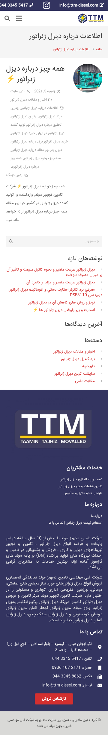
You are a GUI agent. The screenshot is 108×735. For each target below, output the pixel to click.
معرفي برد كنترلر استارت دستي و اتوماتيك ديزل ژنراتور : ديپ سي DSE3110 (55, 292)
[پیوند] (91, 18)
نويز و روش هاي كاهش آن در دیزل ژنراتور (61, 303)
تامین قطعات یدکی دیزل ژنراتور (80, 486)
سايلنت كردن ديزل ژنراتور (75, 374)
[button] (7, 18)
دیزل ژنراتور (54, 150)
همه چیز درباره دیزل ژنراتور (43, 158)
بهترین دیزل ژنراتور (24, 116)
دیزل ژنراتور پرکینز (43, 602)
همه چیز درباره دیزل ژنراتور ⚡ (35, 74)
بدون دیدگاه (14, 175)
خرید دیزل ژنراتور (23, 133)
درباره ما (96, 516)
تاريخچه (88, 366)
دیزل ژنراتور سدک (52, 614)
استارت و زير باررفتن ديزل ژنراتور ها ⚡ (64, 310)
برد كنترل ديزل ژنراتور (78, 359)
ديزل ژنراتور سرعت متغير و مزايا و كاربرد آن (60, 283)
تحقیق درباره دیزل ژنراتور (44, 125)
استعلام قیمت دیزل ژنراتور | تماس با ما (75, 523)
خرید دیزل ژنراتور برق (53, 142)
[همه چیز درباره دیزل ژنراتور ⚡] (87, 68)
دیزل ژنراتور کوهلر (54, 608)
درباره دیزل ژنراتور (23, 142)
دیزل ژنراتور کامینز (87, 602)
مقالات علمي (85, 381)
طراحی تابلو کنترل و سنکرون (83, 493)
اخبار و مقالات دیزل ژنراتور (28, 100)
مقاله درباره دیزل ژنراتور (27, 150)
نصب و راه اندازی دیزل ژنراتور (81, 479)
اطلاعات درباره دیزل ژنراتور (39, 108)
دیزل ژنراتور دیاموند (76, 620)
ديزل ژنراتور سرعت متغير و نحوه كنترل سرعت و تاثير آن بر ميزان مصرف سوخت (54, 272)
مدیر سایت (17, 91)
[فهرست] (19, 18)
